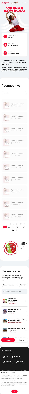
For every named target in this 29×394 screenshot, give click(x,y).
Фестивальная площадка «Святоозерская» (16, 319)
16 (16, 224)
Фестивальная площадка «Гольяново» (16, 329)
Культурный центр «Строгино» (14, 310)
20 (9, 227)
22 (17, 227)
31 (23, 227)
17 (20, 224)
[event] (14, 104)
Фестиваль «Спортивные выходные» (12, 300)
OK (14, 391)
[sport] (6, 2)
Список (8, 340)
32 (13, 230)
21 (13, 227)
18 (24, 224)
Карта (21, 340)
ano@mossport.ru (8, 351)
